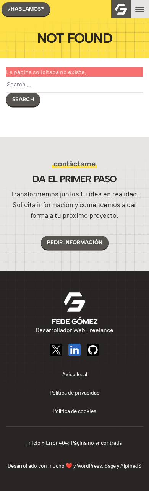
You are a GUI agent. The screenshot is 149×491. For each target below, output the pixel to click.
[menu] (140, 9)
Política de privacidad (75, 392)
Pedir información (74, 242)
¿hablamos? (26, 9)
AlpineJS (130, 465)
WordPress (89, 465)
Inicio (33, 442)
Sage (110, 465)
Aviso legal (74, 374)
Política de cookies (74, 411)
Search (23, 99)
